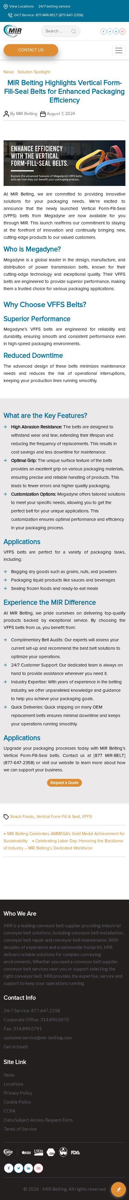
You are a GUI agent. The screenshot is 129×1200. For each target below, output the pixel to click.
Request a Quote (64, 782)
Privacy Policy (18, 1092)
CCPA (9, 1110)
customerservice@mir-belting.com (38, 1037)
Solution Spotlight (34, 71)
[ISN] (51, 1152)
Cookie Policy (17, 1101)
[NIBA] (26, 1152)
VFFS (87, 816)
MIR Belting (26, 113)
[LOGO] (63, 1152)
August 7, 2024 (61, 113)
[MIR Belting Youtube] (38, 1168)
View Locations (21, 6)
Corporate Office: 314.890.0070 (36, 1019)
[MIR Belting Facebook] (9, 1168)
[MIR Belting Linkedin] (28, 1168)
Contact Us (31, 50)
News (9, 71)
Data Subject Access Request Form (38, 1120)
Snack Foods (22, 816)
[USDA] (38, 1152)
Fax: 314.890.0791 (23, 1028)
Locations (13, 1083)
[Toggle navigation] (118, 50)
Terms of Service (20, 1129)
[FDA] (75, 1152)
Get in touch (16, 1046)
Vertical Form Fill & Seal (58, 816)
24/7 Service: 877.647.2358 (32, 1010)
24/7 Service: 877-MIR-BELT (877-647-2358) (48, 15)
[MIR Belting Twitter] (18, 1168)
